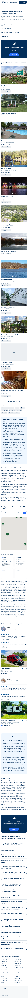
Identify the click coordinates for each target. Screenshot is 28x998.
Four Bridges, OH (18, 980)
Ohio (17, 7)
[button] (7, 534)
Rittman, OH (17, 978)
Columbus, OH (18, 959)
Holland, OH (17, 969)
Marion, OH (3, 976)
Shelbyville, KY (18, 963)
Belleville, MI (17, 972)
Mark (8, 627)
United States (11, 7)
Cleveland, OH (4, 959)
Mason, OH (3, 974)
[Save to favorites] (25, 651)
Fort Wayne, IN (18, 961)
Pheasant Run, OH (5, 978)
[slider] (5, 634)
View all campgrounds (14, 401)
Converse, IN (17, 982)
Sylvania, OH (17, 976)
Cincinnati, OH (4, 961)
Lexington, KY (4, 967)
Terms (2, 995)
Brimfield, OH (4, 969)
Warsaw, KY (3, 982)
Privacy (6, 995)
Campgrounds (4, 7)
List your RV (23, 2)
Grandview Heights (4, 8)
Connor (9, 679)
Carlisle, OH (3, 965)
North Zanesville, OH (19, 967)
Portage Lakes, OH (5, 972)
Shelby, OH (3, 963)
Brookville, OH (18, 974)
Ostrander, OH (4, 980)
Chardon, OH (17, 965)
